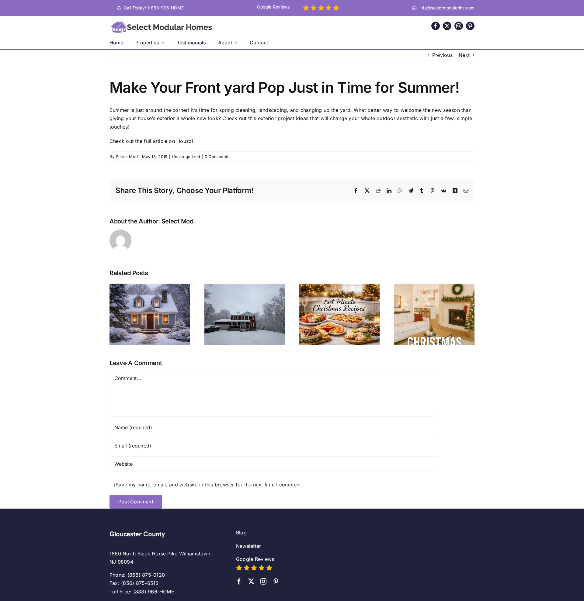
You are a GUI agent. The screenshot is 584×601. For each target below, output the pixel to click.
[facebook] (435, 26)
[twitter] (447, 26)
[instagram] (458, 26)
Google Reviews (255, 559)
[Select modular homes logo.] (162, 22)
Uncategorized (186, 156)
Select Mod (127, 156)
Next (464, 55)
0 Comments (217, 156)
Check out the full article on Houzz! (151, 141)
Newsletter (248, 546)
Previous (442, 55)
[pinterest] (470, 26)
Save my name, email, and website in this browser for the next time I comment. (209, 485)
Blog (241, 533)
